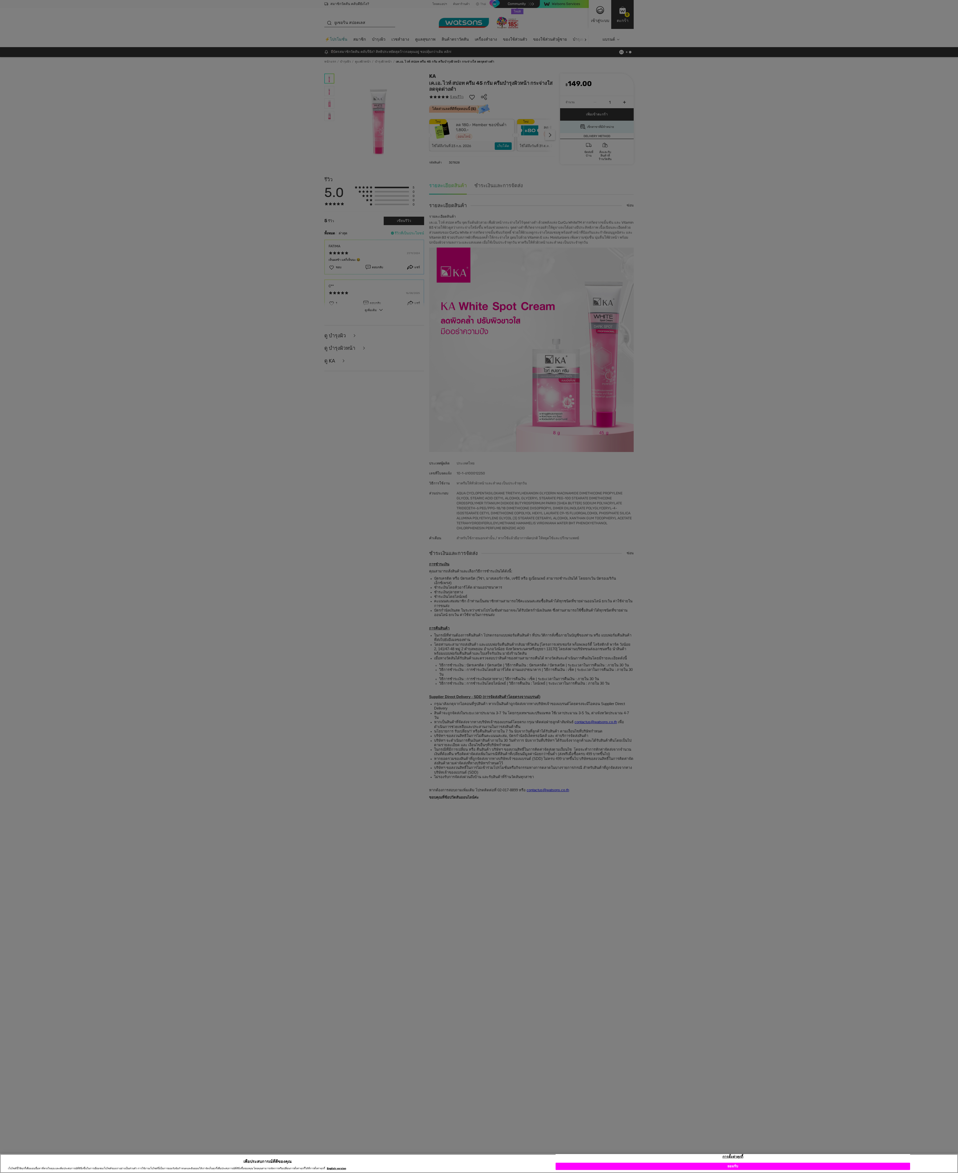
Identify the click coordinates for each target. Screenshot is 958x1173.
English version (336, 1168)
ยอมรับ (732, 1166)
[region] (479, 1163)
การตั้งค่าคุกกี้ (732, 1157)
